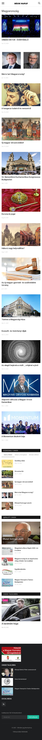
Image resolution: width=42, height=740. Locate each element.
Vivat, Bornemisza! (20, 679)
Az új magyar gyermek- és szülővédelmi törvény (19, 283)
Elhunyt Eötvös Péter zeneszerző (25, 669)
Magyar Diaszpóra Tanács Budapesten (24, 581)
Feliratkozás (33, 717)
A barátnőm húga (10, 623)
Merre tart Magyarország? (13, 74)
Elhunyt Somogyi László (23, 503)
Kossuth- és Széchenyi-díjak (14, 331)
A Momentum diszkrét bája (13, 436)
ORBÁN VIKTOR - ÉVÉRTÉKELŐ (15, 40)
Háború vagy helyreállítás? (13, 248)
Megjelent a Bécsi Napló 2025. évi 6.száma (26, 549)
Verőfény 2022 (20, 461)
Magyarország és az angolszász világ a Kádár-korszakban (26, 560)
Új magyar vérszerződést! (13, 143)
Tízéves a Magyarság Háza (13, 319)
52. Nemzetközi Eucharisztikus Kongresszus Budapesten (21, 178)
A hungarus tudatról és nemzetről (16, 108)
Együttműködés (20, 569)
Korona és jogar (9, 214)
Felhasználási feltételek (20, 732)
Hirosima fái (19, 471)
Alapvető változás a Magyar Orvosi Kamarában (17, 400)
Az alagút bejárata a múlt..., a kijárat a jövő (20, 365)
